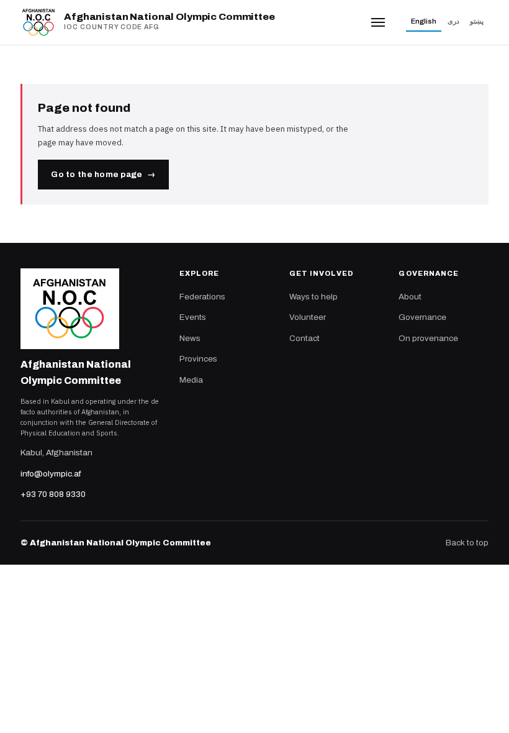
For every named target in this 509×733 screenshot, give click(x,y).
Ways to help (313, 296)
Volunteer (307, 317)
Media (191, 380)
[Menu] (378, 22)
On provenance (428, 338)
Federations (202, 296)
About (410, 296)
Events (192, 317)
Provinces (198, 358)
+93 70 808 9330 (53, 494)
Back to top (467, 542)
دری (453, 21)
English (423, 21)
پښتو (477, 21)
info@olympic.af (50, 473)
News (189, 338)
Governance (422, 317)
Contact (304, 338)
